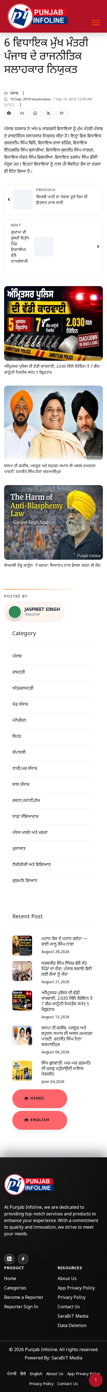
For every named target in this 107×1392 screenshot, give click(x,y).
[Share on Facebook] (9, 113)
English (39, 1120)
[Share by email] (22, 113)
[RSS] (9, 1259)
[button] (95, 21)
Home (10, 1279)
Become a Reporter (23, 1298)
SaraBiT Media (73, 1317)
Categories (15, 1288)
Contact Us (69, 1307)
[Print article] (62, 113)
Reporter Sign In (21, 1307)
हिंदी (23, 1374)
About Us (67, 1279)
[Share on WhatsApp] (35, 113)
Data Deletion (72, 1326)
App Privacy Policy (76, 1288)
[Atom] (23, 1259)
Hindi (37, 1098)
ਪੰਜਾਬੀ (11, 1374)
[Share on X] (49, 113)
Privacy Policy (72, 1298)
